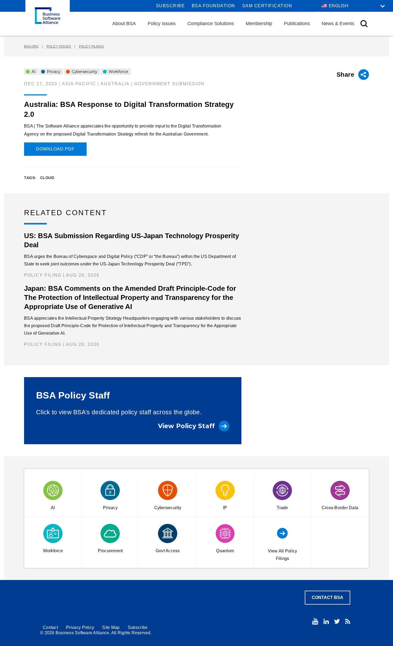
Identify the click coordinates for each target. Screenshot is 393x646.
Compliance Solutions (210, 23)
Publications (297, 23)
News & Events (338, 23)
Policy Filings (91, 46)
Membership (259, 23)
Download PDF (55, 149)
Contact (50, 627)
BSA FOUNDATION (213, 5)
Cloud (47, 178)
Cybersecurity (84, 71)
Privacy (53, 71)
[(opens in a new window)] (315, 621)
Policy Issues (162, 23)
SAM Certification (267, 5)
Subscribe (170, 5)
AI (33, 71)
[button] (364, 23)
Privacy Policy (80, 627)
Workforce (117, 71)
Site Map (111, 627)
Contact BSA (327, 597)
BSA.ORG (31, 46)
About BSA (124, 23)
